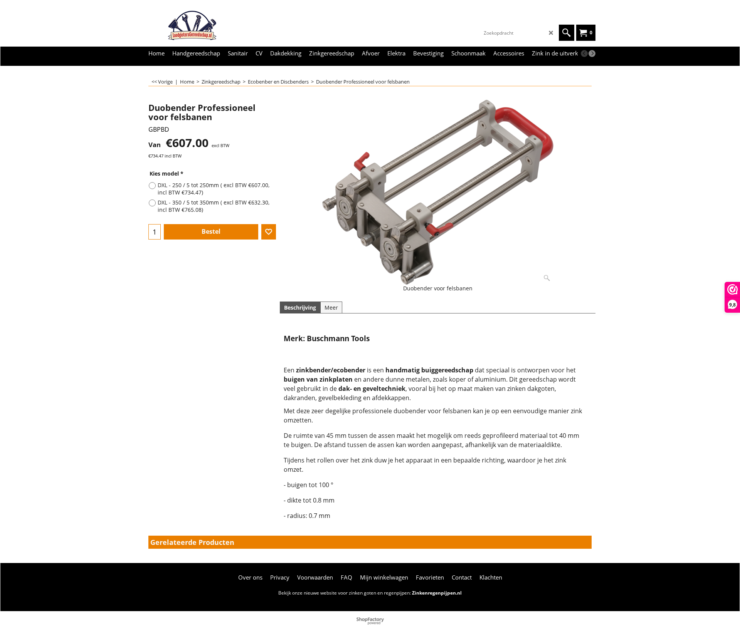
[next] (592, 53)
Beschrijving (300, 307)
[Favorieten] (268, 232)
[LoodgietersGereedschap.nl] (202, 25)
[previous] (584, 53)
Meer (331, 307)
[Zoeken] (566, 33)
